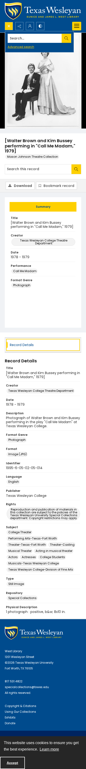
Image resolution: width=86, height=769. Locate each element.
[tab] (43, 206)
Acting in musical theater (54, 551)
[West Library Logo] (34, 633)
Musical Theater (20, 551)
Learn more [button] (49, 749)
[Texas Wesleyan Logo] (43, 11)
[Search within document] (76, 169)
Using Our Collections (20, 712)
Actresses (29, 557)
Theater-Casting (62, 545)
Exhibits (10, 717)
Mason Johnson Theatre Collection (32, 157)
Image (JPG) (17, 454)
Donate (10, 723)
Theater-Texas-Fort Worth (27, 545)
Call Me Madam (25, 271)
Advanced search (21, 47)
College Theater (19, 532)
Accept (12, 763)
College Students (52, 557)
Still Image (16, 584)
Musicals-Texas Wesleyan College (33, 563)
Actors (13, 557)
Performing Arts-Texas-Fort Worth (32, 538)
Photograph (21, 285)
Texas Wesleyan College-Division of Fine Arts (40, 569)
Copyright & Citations (20, 706)
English (13, 482)
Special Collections (22, 598)
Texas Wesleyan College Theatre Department (43, 241)
